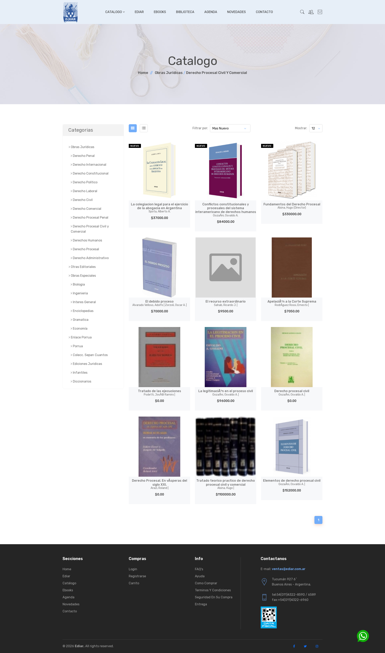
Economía (79, 328)
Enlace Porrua (81, 337)
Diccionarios (81, 381)
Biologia (78, 284)
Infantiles (79, 372)
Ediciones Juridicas (87, 364)
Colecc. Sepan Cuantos (90, 355)
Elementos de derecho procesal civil (291, 482)
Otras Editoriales (83, 267)
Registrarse (137, 576)
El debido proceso (159, 303)
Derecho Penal (83, 156)
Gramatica (80, 320)
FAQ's (199, 569)
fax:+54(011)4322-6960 (290, 600)
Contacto (264, 12)
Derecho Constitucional (90, 173)
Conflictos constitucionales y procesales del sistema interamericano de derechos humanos (225, 209)
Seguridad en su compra (213, 597)
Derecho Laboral (84, 191)
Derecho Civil (82, 200)
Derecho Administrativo (90, 258)
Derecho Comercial (86, 209)
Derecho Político (84, 182)
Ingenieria (80, 293)
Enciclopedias (82, 311)
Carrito (134, 583)
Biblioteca (185, 12)
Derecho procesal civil (291, 392)
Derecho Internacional (89, 165)
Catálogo (69, 583)
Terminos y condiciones (213, 590)
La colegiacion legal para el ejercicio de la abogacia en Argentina (159, 207)
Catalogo (114, 12)
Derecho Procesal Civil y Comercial (216, 73)
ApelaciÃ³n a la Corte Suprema (291, 303)
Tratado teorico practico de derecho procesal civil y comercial (225, 484)
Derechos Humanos (87, 240)
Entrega (201, 604)
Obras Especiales (83, 276)
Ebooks (160, 12)
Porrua (77, 346)
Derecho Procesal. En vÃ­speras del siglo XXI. (159, 484)
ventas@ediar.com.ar (288, 569)
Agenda (210, 12)
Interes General (84, 302)
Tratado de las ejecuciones (159, 392)
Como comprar (206, 583)
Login (133, 569)
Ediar (139, 12)
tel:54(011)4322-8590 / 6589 (294, 594)
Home (143, 73)
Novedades (236, 12)
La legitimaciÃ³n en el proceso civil (225, 392)
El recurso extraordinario (226, 303)
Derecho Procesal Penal (90, 217)
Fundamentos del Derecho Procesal (291, 205)
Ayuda (200, 576)
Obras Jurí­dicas (169, 73)
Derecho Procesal (85, 249)
